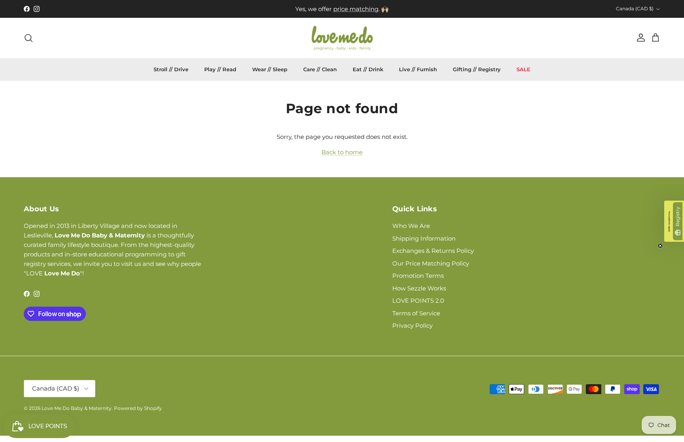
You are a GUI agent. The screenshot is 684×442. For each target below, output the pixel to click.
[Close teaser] (660, 245)
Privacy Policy (412, 325)
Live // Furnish (418, 69)
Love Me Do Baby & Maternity (77, 408)
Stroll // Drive (171, 69)
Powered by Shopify (138, 408)
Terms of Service (416, 313)
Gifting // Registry (477, 69)
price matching (355, 9)
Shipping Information (424, 238)
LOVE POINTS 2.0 (418, 300)
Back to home (342, 152)
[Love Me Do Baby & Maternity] (342, 38)
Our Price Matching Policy (430, 263)
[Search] (28, 38)
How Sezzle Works (419, 288)
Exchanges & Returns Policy (433, 250)
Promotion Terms (418, 275)
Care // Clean (320, 69)
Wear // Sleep (269, 69)
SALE (523, 69)
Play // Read (220, 69)
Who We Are (411, 226)
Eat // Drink (368, 69)
